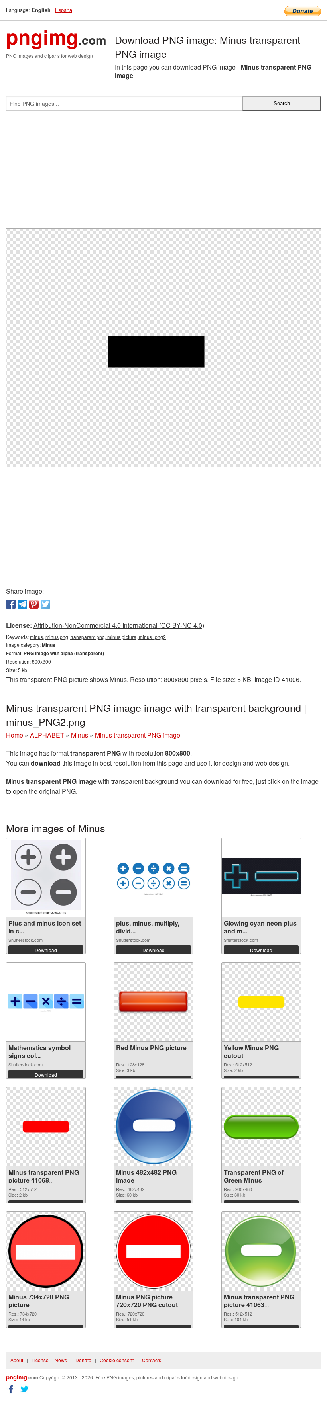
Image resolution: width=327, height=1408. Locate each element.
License (40, 1360)
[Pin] (34, 604)
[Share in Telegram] (22, 604)
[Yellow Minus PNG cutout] (261, 1002)
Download (46, 950)
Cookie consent (117, 1360)
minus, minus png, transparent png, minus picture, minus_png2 (98, 636)
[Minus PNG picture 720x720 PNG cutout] (153, 1251)
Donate (83, 1360)
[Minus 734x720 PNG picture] (45, 1251)
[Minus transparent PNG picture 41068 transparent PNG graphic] (45, 1126)
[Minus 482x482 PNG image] (153, 1126)
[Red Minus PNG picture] (153, 1002)
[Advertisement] (163, 172)
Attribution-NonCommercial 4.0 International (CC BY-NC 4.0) (118, 625)
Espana (63, 10)
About (16, 1360)
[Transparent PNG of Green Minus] (261, 1126)
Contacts (151, 1360)
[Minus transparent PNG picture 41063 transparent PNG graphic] (261, 1251)
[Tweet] (45, 604)
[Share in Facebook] (11, 604)
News (61, 1360)
